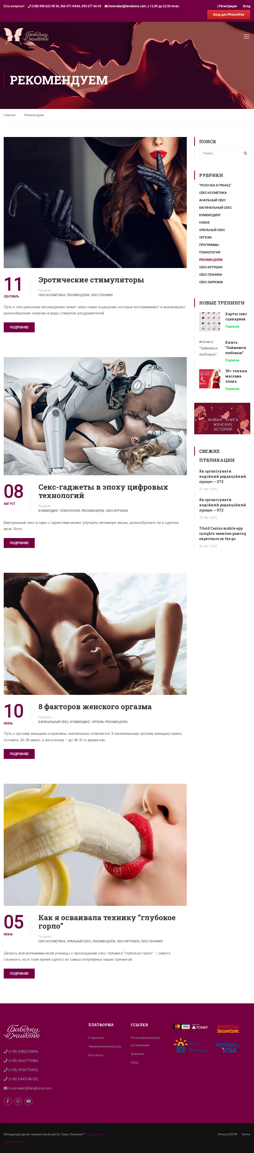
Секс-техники (102, 295)
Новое (204, 222)
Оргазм (97, 722)
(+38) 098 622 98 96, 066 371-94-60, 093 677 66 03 (66, 6)
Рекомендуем (78, 295)
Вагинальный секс (53, 722)
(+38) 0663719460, (23, 1060)
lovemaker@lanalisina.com (29, 1088)
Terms (246, 1134)
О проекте (96, 1038)
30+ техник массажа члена (236, 376)
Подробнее (19, 327)
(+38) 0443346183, (23, 1079)
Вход (246, 6)
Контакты (95, 1055)
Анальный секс (212, 200)
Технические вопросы (105, 1046)
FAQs (134, 1062)
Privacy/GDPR (227, 1134)
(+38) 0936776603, (23, 1070)
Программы (209, 245)
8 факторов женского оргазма (95, 706)
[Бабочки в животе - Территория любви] (26, 39)
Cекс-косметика (51, 295)
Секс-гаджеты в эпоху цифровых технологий (103, 491)
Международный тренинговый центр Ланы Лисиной (43, 1134)
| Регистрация (227, 6)
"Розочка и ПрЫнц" (215, 185)
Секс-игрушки (117, 510)
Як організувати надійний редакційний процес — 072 (222, 476)
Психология (70, 510)
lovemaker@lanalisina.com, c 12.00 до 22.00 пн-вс (143, 6)
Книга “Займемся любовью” (235, 347)
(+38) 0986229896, (23, 1051)
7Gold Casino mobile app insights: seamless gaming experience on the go (222, 533)
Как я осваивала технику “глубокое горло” (107, 921)
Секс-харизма (211, 282)
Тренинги (137, 1054)
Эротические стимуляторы (91, 279)
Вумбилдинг (48, 510)
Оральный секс (79, 941)
